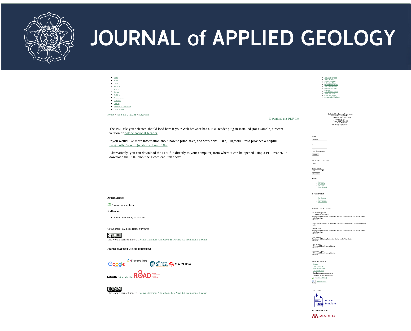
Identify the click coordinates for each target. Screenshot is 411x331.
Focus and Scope (329, 93)
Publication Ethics (330, 83)
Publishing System (330, 77)
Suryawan (143, 114)
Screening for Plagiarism (332, 97)
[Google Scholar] (116, 266)
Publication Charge (330, 86)
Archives (117, 95)
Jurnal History (119, 109)
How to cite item (318, 271)
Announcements (119, 98)
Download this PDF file (284, 118)
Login (116, 83)
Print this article (318, 266)
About (116, 80)
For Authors (322, 200)
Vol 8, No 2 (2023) (126, 114)
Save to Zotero (321, 281)
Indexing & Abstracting (122, 106)
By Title (321, 185)
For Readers (322, 198)
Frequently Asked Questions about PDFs (138, 145)
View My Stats (125, 277)
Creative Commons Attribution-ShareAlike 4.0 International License (172, 239)
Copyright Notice (330, 95)
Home (116, 77)
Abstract (315, 264)
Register (117, 86)
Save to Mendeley (321, 278)
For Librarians (322, 201)
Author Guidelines (330, 81)
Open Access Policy (330, 88)
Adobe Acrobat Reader (140, 133)
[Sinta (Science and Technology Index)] (159, 266)
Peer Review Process (331, 92)
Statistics (327, 90)
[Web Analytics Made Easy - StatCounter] (112, 277)
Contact (116, 104)
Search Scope (316, 168)
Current (116, 92)
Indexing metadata (319, 268)
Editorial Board (329, 79)
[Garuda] (180, 266)
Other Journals (322, 187)
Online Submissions (331, 85)
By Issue (321, 182)
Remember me (320, 151)
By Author (321, 183)
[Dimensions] (138, 266)
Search (116, 89)
